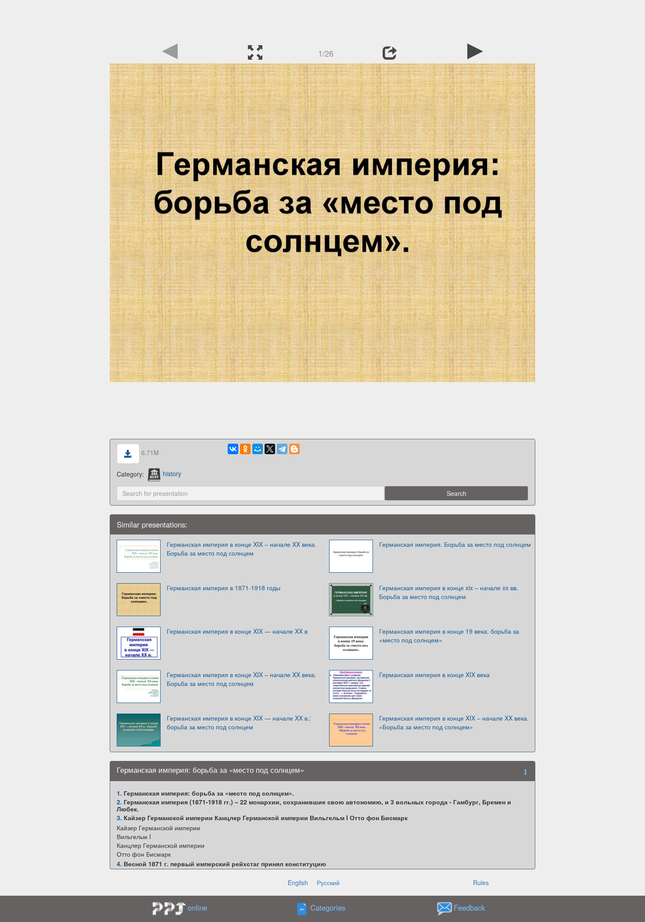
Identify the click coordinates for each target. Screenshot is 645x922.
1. (119, 793)
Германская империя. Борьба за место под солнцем (455, 544)
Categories (327, 907)
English (298, 882)
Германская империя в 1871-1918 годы (223, 587)
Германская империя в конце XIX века (434, 674)
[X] (270, 449)
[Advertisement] (322, 19)
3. (119, 817)
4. (119, 863)
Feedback (469, 907)
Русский (328, 882)
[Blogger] (294, 449)
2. (119, 801)
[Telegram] (282, 449)
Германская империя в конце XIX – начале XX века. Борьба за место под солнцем (241, 548)
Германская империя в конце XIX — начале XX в (237, 631)
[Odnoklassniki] (245, 449)
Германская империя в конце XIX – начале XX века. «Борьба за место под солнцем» (454, 722)
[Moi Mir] (257, 449)
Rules (481, 882)
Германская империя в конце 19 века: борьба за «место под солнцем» (449, 635)
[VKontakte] (233, 449)
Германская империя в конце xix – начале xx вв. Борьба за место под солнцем (448, 592)
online (197, 907)
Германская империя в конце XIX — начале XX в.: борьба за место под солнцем (239, 722)
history (172, 473)
